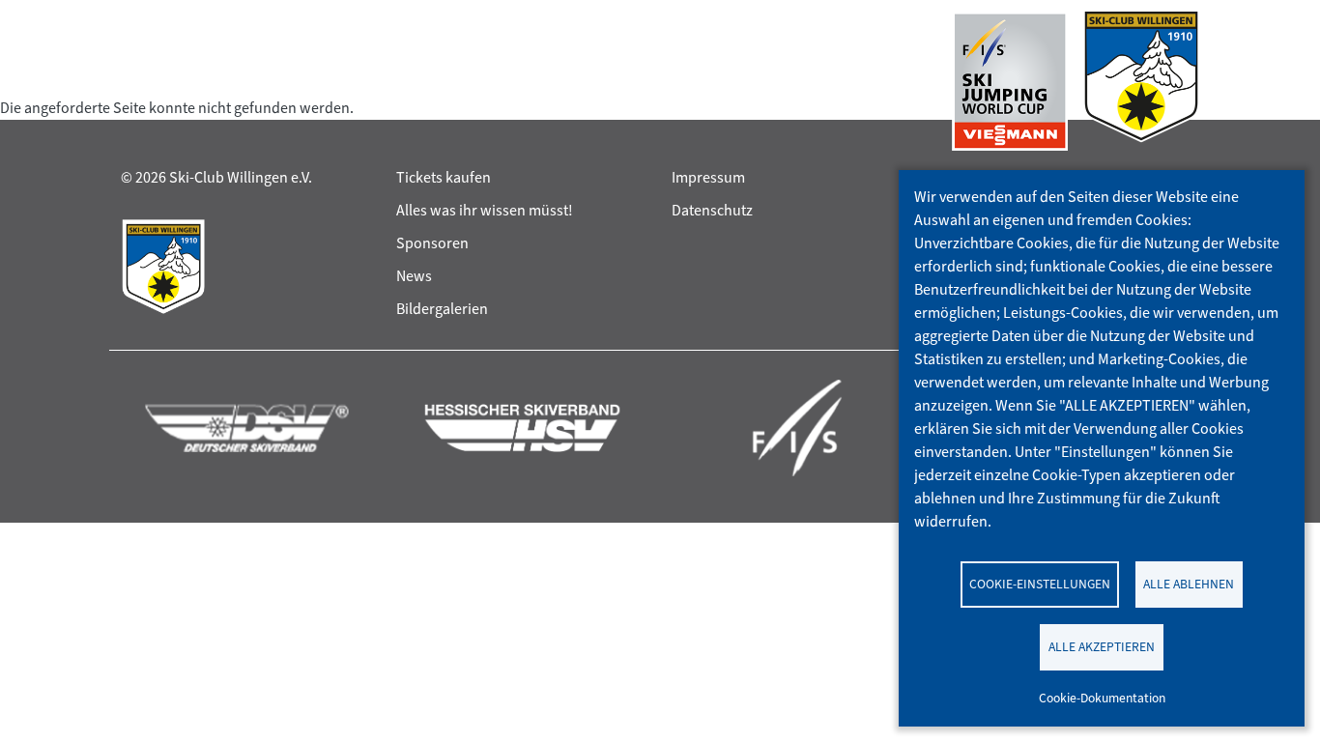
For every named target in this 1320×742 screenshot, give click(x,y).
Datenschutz (712, 210)
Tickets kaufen (443, 177)
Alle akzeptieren (1101, 646)
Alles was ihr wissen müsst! (484, 210)
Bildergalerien (442, 309)
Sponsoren (432, 243)
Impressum (708, 177)
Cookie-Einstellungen (1039, 583)
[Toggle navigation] (139, 81)
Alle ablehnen (1188, 583)
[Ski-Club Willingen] (1141, 81)
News (414, 276)
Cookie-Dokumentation (1102, 697)
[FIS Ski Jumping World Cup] (1010, 81)
